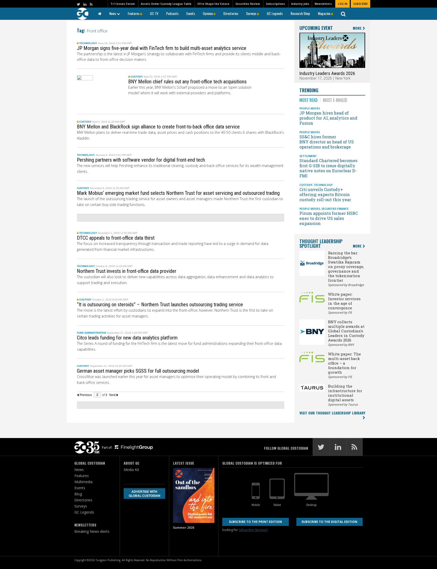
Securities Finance (334, 209)
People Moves (309, 108)
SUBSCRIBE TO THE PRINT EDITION (255, 522)
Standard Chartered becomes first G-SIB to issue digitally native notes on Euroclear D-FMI (328, 168)
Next (112, 395)
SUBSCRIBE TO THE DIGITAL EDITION (329, 522)
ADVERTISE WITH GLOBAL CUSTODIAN (144, 493)
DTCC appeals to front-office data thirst (116, 238)
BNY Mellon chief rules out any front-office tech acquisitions (187, 82)
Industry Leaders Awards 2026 (327, 73)
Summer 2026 (183, 527)
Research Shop (300, 13)
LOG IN (342, 4)
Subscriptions (275, 4)
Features (134, 13)
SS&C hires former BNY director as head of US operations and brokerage (326, 141)
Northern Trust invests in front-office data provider (126, 271)
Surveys (251, 13)
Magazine (324, 13)
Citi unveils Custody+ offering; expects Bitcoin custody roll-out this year (325, 194)
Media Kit (131, 469)
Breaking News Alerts (92, 531)
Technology (88, 43)
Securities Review (247, 4)
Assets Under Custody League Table (166, 4)
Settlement (308, 156)
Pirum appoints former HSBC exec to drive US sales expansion (328, 218)
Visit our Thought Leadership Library (332, 412)
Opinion (208, 13)
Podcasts (172, 13)
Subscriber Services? (253, 530)
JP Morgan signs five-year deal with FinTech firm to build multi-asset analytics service (161, 48)
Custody (136, 76)
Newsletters (323, 4)
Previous (85, 395)
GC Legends (275, 13)
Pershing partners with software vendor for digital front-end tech (141, 160)
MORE (358, 28)
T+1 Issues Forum (123, 4)
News (113, 13)
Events (190, 13)
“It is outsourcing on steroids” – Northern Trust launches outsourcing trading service (160, 304)
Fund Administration (91, 332)
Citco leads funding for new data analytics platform (127, 338)
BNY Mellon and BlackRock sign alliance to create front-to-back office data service (158, 127)
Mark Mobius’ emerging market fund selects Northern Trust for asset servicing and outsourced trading (178, 193)
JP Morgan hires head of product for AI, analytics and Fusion (328, 118)
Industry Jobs (300, 4)
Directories (230, 13)
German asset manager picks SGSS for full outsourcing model (138, 371)
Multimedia (83, 481)
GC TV (154, 13)
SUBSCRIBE (360, 4)
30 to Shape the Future (213, 4)
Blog (78, 493)
